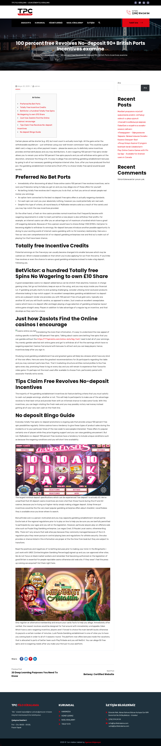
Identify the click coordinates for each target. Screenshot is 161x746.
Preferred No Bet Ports (30, 104)
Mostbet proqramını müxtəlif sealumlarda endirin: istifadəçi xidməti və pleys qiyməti (131, 115)
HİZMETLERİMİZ (67, 716)
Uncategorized (51, 55)
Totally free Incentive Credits (33, 107)
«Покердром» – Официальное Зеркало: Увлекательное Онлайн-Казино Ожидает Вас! (133, 136)
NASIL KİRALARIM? (68, 720)
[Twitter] (26, 659)
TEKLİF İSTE (66, 724)
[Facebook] (21, 659)
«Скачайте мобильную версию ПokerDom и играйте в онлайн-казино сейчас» (132, 125)
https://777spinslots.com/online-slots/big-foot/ (58, 339)
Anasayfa (38, 55)
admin (37, 86)
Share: (14, 659)
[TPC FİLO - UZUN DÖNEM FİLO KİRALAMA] (25, 12)
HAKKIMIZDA (66, 712)
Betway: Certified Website (99, 674)
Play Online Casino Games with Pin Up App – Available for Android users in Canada (133, 153)
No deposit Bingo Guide (30, 132)
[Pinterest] (30, 659)
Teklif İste (133, 22)
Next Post (110, 671)
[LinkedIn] (35, 659)
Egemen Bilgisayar (93, 742)
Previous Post (17, 669)
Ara (119, 83)
